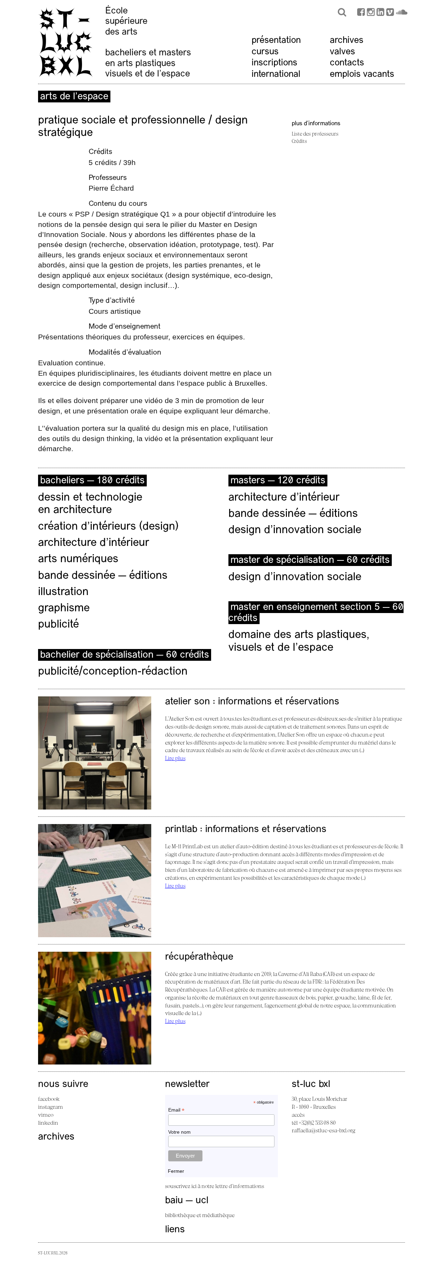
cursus (265, 52)
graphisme (64, 608)
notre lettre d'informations (232, 1186)
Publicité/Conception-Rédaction (113, 671)
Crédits (299, 141)
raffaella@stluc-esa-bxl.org (323, 1130)
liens (175, 1230)
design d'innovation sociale (294, 530)
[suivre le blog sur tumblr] (370, 13)
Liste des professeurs (315, 134)
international (276, 74)
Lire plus (175, 758)
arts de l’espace (74, 97)
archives (346, 40)
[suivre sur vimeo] (390, 13)
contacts (347, 63)
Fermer (176, 1171)
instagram (50, 1107)
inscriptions (274, 63)
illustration (63, 592)
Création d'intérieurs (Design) (108, 526)
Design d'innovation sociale (294, 577)
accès (298, 1115)
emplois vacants (362, 74)
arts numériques (78, 559)
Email (176, 1110)
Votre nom (179, 1132)
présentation (276, 40)
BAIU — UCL (186, 1201)
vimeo (45, 1115)
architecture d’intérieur (93, 543)
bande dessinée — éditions (103, 576)
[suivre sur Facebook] (361, 13)
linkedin (48, 1123)
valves (342, 52)
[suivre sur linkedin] (380, 13)
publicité (58, 624)
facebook (49, 1099)
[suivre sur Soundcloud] (401, 13)
